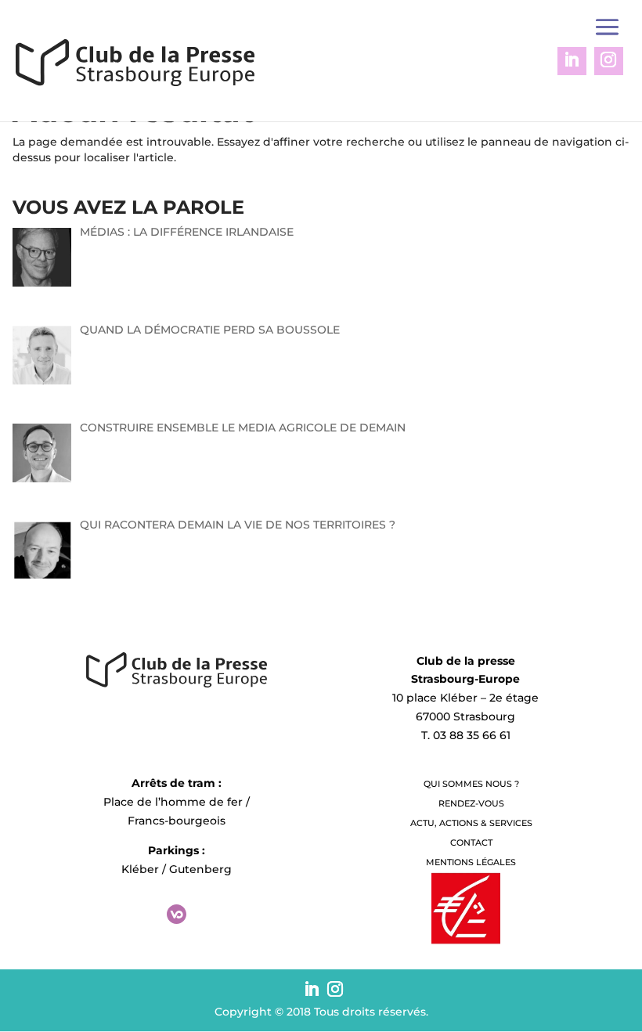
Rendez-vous (471, 803)
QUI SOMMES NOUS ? (471, 783)
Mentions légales (471, 862)
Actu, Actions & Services (471, 822)
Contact (471, 842)
